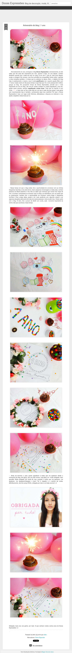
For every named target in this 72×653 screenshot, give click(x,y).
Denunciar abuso (50, 652)
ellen (45, 635)
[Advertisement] (36, 16)
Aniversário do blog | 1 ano (34, 25)
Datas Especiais (40, 637)
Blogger (43, 652)
